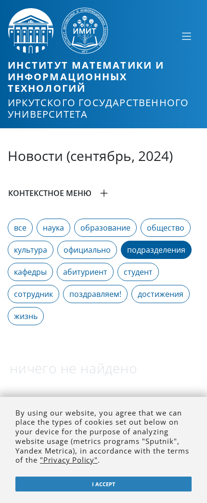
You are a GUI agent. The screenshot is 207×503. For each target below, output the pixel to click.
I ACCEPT (103, 484)
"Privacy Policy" (69, 460)
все (20, 227)
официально (87, 250)
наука (53, 227)
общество (165, 227)
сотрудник (33, 294)
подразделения (156, 250)
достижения (160, 294)
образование (105, 227)
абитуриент (85, 272)
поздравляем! (95, 294)
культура (30, 250)
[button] (103, 193)
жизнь (26, 316)
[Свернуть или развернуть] (186, 36)
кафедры (30, 272)
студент (138, 272)
